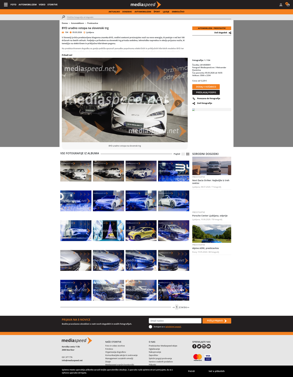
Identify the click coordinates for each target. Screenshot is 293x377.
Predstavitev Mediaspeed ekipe (163, 345)
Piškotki (152, 364)
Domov (65, 23)
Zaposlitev (153, 355)
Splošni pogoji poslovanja (160, 358)
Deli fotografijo (204, 103)
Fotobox (109, 349)
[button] (288, 4)
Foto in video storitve (115, 345)
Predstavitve (92, 23)
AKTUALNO (114, 11)
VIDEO (42, 4)
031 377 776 (67, 357)
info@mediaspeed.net (72, 360)
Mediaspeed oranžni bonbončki (119, 364)
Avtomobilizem (77, 23)
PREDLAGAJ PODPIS (206, 92)
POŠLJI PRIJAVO (215, 320)
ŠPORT (157, 11)
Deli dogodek (220, 32)
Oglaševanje (154, 349)
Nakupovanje (155, 352)
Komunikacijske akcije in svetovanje (121, 355)
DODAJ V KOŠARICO (206, 86)
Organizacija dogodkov (115, 352)
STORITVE (52, 4)
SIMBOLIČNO (178, 11)
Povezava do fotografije (208, 98)
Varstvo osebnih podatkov (161, 361)
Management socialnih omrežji (119, 358)
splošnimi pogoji (173, 326)
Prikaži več (67, 55)
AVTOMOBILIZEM (28, 4)
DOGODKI (127, 11)
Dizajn (108, 361)
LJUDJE (166, 11)
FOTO (13, 4)
